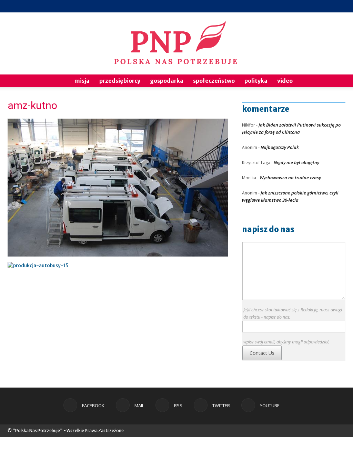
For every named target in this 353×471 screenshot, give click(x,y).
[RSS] (317, 6)
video (285, 80)
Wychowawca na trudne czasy (290, 177)
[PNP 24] (176, 43)
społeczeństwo (214, 80)
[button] (337, 81)
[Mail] (306, 6)
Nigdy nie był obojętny (296, 162)
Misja (82, 80)
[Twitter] (329, 6)
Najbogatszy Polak (280, 147)
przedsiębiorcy (119, 80)
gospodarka (166, 80)
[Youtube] (340, 6)
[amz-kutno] (118, 255)
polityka (256, 80)
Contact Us (262, 353)
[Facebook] (295, 6)
